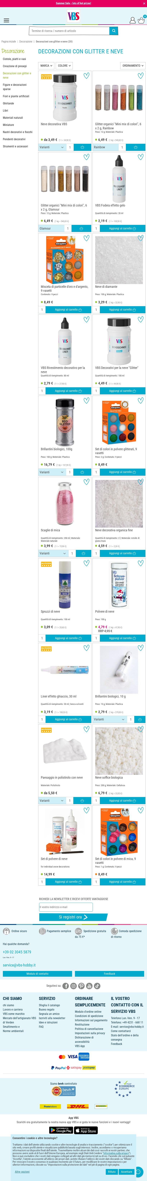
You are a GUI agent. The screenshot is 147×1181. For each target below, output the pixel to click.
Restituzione (82, 1024)
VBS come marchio (14, 1014)
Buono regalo (46, 1009)
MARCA (45, 65)
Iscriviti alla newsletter (52, 1018)
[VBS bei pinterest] (81, 985)
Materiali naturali (13, 117)
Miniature (8, 125)
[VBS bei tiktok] (97, 985)
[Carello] (141, 20)
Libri (5, 110)
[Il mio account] (132, 20)
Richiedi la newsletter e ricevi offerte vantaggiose (73, 899)
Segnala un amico (49, 1014)
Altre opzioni (22, 1171)
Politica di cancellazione (89, 1029)
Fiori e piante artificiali (16, 96)
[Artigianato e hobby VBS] (73, 16)
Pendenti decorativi (14, 139)
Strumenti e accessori (15, 146)
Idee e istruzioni (48, 1022)
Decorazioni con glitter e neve (17, 75)
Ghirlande (8, 103)
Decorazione (25, 41)
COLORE (63, 65)
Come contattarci (121, 1031)
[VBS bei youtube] (89, 985)
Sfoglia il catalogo (49, 1005)
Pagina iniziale (8, 41)
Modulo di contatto (37, 973)
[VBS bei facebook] (65, 985)
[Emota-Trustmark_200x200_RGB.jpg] (124, 1088)
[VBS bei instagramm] (73, 985)
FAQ (41, 1026)
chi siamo (8, 1005)
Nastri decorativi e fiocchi (17, 132)
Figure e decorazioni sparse (15, 87)
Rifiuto (112, 1171)
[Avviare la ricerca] (113, 30)
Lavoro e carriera (13, 1009)
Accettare (126, 1171)
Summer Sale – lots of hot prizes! (73, 3)
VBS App (80, 1046)
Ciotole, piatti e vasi (14, 59)
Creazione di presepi (15, 66)
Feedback (109, 973)
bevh (61, 1083)
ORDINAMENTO (131, 65)
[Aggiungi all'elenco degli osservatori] (86, 76)
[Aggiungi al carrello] (82, 147)
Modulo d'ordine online (88, 1011)
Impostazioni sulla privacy (90, 1033)
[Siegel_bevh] (63, 1091)
